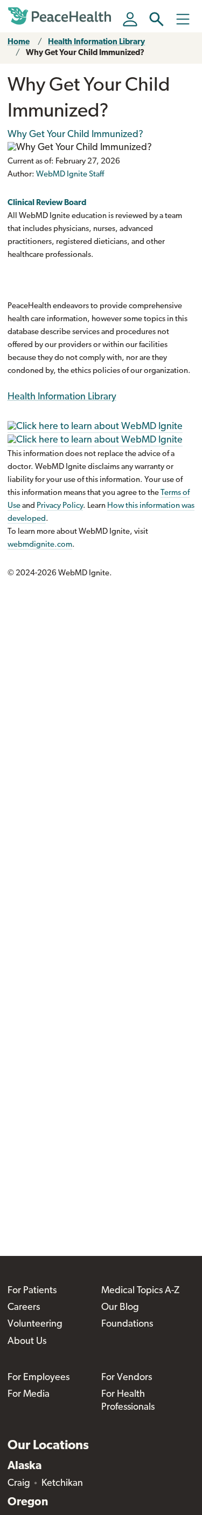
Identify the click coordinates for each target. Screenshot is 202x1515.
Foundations (127, 1324)
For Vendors (126, 1378)
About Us (27, 1342)
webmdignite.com (40, 545)
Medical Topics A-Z (140, 1291)
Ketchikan (62, 1484)
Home (19, 42)
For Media (29, 1394)
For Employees (38, 1378)
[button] (156, 19)
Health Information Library (96, 42)
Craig (19, 1484)
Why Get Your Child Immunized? (85, 53)
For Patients (32, 1291)
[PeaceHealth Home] (61, 16)
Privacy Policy (60, 506)
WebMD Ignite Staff (70, 175)
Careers (24, 1308)
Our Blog (120, 1308)
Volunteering (35, 1324)
